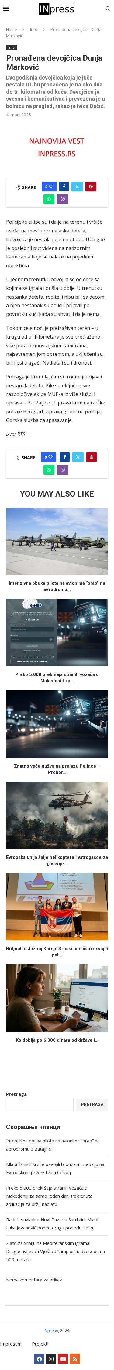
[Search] (108, 9)
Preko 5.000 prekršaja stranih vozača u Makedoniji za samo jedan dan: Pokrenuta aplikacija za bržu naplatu (49, 1196)
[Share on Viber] (62, 199)
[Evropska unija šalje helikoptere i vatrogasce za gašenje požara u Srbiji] (57, 815)
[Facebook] (39, 1359)
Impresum (11, 1344)
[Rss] (75, 1359)
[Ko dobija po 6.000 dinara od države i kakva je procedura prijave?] (57, 998)
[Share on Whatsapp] (48, 199)
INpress (51, 1330)
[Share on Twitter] (77, 186)
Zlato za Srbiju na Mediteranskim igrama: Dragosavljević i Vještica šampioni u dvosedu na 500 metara (55, 1251)
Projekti (40, 1344)
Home (11, 29)
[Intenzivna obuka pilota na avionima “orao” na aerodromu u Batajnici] (57, 541)
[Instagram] (51, 1359)
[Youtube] (63, 1359)
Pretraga (16, 1094)
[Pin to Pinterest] (90, 186)
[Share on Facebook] (64, 186)
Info (33, 29)
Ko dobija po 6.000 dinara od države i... (57, 1040)
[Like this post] (51, 186)
